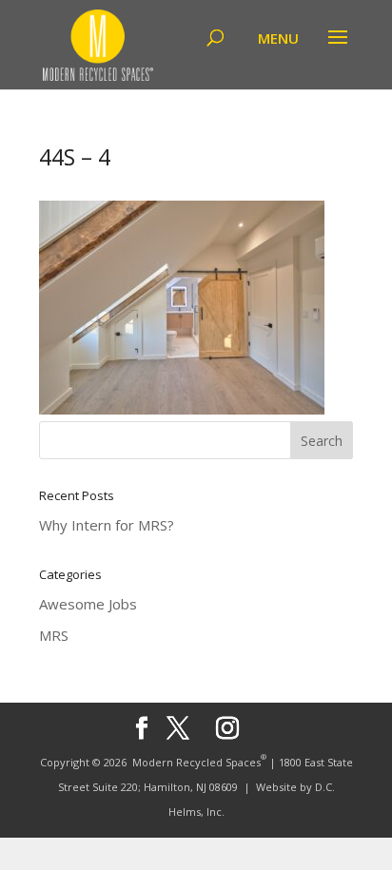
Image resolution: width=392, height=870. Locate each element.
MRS (54, 635)
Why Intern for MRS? (106, 524)
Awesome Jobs (88, 603)
